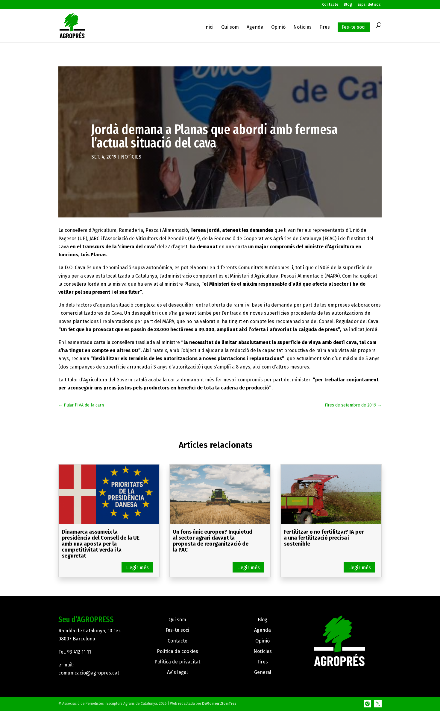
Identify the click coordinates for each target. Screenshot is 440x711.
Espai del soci (369, 5)
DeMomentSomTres (219, 703)
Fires (324, 27)
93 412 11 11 (79, 652)
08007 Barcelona (76, 639)
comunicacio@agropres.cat (88, 673)
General (262, 672)
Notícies (302, 27)
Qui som (230, 27)
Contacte (330, 5)
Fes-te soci (353, 27)
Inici (208, 27)
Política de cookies (177, 651)
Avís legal (177, 672)
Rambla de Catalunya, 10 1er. (89, 631)
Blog (348, 5)
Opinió (278, 27)
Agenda (255, 27)
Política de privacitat (177, 662)
